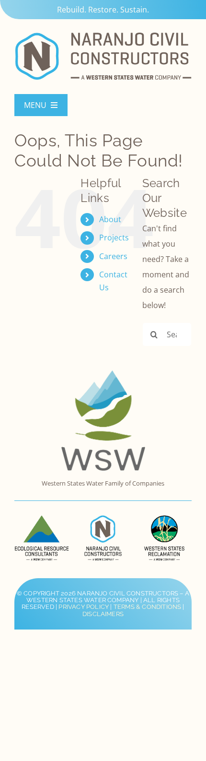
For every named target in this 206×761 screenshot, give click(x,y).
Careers (113, 256)
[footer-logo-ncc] (103, 519)
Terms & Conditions (148, 606)
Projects (114, 237)
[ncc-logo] (103, 32)
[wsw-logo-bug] (103, 374)
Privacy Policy (83, 606)
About (110, 219)
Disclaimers (103, 614)
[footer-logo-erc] (41, 519)
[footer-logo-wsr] (164, 519)
